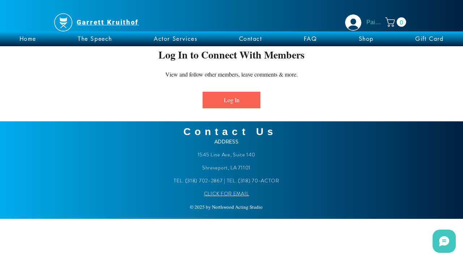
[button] (396, 22)
